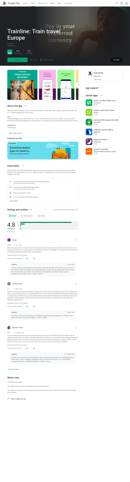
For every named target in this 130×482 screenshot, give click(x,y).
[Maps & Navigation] (15, 133)
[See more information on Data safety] (22, 165)
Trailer (116, 60)
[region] (35, 52)
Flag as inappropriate (16, 399)
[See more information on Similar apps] (101, 95)
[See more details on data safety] (14, 200)
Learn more (97, 79)
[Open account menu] (126, 3)
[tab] (25, 3)
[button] (22, 85)
